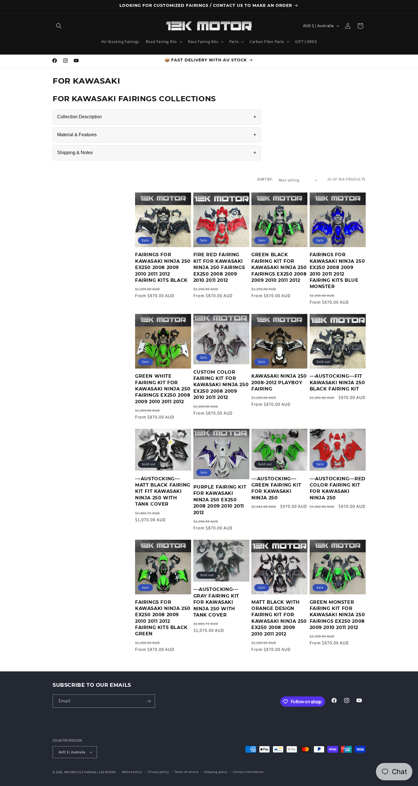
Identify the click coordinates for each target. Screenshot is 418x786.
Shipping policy (215, 772)
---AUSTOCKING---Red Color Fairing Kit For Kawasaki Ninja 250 (337, 488)
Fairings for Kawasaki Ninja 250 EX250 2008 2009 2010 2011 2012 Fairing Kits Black (163, 267)
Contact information (248, 772)
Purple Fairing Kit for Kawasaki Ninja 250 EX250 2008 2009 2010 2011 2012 (220, 499)
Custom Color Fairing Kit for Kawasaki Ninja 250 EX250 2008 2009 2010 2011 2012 (221, 384)
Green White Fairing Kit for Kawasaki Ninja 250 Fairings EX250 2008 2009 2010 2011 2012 (163, 388)
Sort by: (265, 179)
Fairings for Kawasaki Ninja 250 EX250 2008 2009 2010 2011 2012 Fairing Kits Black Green (163, 618)
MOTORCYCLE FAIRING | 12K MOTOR (90, 772)
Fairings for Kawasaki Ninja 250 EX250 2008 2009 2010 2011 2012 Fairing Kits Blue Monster (337, 270)
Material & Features (156, 135)
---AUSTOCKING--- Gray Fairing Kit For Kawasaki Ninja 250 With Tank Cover (216, 602)
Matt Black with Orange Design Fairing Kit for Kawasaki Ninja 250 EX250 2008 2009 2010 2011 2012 (279, 618)
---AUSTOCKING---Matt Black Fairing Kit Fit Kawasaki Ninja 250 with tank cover (162, 491)
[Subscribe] (148, 701)
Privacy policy (158, 772)
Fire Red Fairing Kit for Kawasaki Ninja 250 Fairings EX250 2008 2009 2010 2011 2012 (219, 267)
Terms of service (186, 772)
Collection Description (156, 117)
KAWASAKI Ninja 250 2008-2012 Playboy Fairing (279, 382)
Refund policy (132, 772)
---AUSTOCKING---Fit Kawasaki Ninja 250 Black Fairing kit (337, 382)
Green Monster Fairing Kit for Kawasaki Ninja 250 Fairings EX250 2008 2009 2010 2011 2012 (337, 614)
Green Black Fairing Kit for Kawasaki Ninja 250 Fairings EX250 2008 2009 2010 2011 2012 (279, 267)
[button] (59, 26)
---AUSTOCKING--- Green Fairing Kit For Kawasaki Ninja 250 (276, 488)
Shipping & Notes (156, 153)
